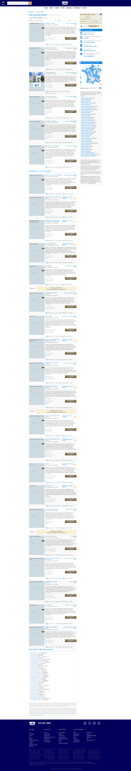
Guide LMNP (46, 735)
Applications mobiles (33, 744)
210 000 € (51, 465)
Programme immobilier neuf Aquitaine (79, 758)
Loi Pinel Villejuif (33, 695)
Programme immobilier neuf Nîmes (63, 752)
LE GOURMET (48, 265)
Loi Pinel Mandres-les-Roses (35, 680)
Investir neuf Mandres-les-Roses (87, 131)
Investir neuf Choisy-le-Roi (86, 110)
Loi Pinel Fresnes (33, 667)
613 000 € (51, 584)
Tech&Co (75, 738)
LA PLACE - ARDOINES (51, 121)
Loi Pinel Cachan (33, 658)
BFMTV (75, 732)
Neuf (30, 737)
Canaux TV (31, 741)
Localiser (60, 44)
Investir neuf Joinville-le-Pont (87, 118)
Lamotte (46, 65)
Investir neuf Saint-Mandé (86, 141)
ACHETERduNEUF (49, 280)
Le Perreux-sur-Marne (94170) (69, 316)
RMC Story (89, 737)
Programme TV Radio (33, 740)
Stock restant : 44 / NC (49, 39)
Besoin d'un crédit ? (51, 93)
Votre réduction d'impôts (64, 91)
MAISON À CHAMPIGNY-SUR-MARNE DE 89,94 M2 (52, 340)
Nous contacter (62, 732)
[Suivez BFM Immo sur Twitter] (95, 723)
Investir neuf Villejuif (85, 151)
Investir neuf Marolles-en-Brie (87, 133)
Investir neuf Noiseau (85, 135)
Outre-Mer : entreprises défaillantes (84, 762)
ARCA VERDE (48, 316)
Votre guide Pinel (52, 91)
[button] (30, 3)
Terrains (57, 8)
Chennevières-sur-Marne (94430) (68, 464)
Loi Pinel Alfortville (33, 654)
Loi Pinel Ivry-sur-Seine (34, 668)
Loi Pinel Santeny (33, 690)
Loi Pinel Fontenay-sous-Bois (35, 665)
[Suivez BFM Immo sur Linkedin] (99, 723)
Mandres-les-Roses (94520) (70, 627)
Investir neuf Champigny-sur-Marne (88, 106)
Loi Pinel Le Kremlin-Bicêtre (35, 673)
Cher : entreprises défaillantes (90, 763)
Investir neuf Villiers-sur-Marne (87, 155)
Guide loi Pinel (47, 734)
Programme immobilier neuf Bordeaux (35, 752)
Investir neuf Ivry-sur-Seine (86, 117)
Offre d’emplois (47, 741)
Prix (70, 20)
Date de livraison (38, 20)
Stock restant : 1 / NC (49, 112)
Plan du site (31, 746)
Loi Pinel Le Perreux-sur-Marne (36, 675)
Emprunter (68, 8)
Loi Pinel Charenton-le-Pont (35, 660)
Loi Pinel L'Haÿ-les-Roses (35, 671)
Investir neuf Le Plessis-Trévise (87, 126)
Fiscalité (30, 738)
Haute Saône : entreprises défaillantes (68, 762)
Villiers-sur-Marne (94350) (70, 175)
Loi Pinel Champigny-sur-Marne (36, 659)
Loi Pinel (63, 8)
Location (31, 735)
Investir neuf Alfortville (85, 99)
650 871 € (51, 295)
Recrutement (61, 735)
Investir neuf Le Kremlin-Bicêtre (87, 123)
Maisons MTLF (48, 213)
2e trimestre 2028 (50, 329)
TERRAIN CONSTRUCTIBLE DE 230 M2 (53, 198)
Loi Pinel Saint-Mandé (34, 688)
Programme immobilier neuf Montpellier (50, 757)
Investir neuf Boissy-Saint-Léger (87, 102)
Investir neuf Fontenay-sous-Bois (87, 114)
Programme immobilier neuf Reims (63, 757)
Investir (51, 8)
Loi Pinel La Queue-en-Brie (35, 672)
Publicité (60, 734)
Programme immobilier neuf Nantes (63, 749)
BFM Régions (76, 741)
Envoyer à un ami (51, 44)
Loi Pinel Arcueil (33, 655)
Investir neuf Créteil (85, 112)
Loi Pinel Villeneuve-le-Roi (35, 697)
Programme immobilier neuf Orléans (63, 753)
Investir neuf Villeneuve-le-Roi (87, 152)
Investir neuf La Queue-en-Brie (87, 122)
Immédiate (49, 84)
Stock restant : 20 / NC (49, 330)
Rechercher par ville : (84, 88)
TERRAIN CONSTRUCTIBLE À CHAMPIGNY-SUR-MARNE (52, 221)
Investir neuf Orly (84, 136)
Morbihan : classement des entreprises (37, 764)
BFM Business (76, 734)
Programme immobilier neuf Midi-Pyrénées (94, 753)
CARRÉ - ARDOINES (50, 48)
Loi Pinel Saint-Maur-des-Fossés (36, 689)
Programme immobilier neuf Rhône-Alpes (94, 758)
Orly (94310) (74, 536)
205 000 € (51, 223)
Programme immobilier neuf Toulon (78, 753)
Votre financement (68, 44)
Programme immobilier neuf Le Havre (34, 758)
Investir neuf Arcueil (85, 101)
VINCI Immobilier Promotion (50, 550)
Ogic (46, 40)
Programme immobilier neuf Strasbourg (79, 752)
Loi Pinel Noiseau (33, 682)
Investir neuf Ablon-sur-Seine (87, 98)
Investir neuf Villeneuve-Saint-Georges (89, 154)
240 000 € (51, 537)
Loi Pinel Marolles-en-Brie (35, 681)
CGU (60, 741)
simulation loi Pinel (92, 182)
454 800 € (51, 98)
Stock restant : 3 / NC (49, 279)
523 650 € (51, 147)
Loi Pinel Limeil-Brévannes (35, 677)
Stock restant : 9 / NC (49, 522)
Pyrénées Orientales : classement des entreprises (73, 763)
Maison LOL (47, 403)
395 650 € (51, 441)
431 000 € (51, 418)
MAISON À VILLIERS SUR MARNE (53, 175)
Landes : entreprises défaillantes (55, 763)
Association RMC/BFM (91, 735)
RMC (75, 737)
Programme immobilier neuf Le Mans (49, 749)
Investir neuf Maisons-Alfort (86, 130)
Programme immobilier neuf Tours (78, 756)
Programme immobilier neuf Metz (49, 756)
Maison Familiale (48, 189)
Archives (31, 743)
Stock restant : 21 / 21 (49, 257)
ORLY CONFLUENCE (50, 536)
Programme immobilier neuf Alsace (78, 757)
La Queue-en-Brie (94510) (70, 558)
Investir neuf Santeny (85, 144)
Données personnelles (63, 738)
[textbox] (17, 3)
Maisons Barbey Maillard (50, 308)
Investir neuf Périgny (85, 139)
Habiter (46, 8)
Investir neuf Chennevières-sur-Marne (88, 109)
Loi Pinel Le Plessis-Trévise (35, 676)
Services (45, 732)
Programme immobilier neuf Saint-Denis (79, 749)
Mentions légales (62, 737)
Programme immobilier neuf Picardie (93, 757)
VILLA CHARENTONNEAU (51, 509)
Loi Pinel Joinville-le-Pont (35, 669)
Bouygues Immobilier (49, 332)
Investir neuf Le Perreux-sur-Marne (88, 125)
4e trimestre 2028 (50, 38)
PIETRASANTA (48, 485)
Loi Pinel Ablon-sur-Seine (35, 652)
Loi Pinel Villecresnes (34, 694)
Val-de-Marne (51, 15)
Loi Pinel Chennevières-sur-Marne (36, 662)
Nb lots (59, 20)
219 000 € (51, 200)
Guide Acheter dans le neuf (49, 737)
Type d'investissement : (86, 19)
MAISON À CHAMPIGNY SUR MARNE (52, 416)
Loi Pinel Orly (32, 684)
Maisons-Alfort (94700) (71, 509)
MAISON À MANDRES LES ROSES (51, 627)
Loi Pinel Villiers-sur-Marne (35, 699)
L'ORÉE (47, 463)
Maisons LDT (48, 355)
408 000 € (51, 176)
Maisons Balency (48, 163)
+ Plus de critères (83, 21)
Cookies (60, 740)
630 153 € (51, 389)
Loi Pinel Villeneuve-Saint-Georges (37, 698)
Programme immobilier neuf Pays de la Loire (94, 756)
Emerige (47, 258)
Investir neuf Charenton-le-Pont (87, 107)
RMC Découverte (90, 740)
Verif (87, 738)
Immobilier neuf (47, 738)
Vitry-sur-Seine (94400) (71, 23)
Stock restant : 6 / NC (49, 63)
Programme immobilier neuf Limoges (49, 752)
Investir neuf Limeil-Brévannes (87, 128)
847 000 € (51, 245)
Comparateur (46, 740)
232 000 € (51, 510)
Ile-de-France (58, 15)
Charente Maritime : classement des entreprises (38, 763)
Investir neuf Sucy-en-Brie (86, 146)
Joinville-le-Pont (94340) (71, 265)
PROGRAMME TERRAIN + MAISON (51, 293)
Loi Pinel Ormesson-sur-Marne (36, 685)
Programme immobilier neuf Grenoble (34, 757)
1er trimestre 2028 (50, 475)
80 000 (51, 74)
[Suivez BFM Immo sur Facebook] (90, 723)
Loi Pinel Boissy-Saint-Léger (35, 656)
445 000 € (51, 122)
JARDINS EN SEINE (50, 23)
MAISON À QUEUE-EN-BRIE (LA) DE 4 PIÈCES (53, 559)
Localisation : (88, 17)
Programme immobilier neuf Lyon (49, 753)
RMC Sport (76, 735)
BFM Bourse (89, 732)
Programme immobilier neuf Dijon (34, 756)
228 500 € (51, 24)
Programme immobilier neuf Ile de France (94, 752)
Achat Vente (31, 734)
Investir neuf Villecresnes (86, 149)
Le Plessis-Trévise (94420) (70, 293)
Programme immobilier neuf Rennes (63, 758)
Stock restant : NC (49, 86)
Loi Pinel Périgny (33, 686)
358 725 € (51, 49)
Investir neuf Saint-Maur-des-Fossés (88, 143)
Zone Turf (89, 734)
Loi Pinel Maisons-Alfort (34, 678)
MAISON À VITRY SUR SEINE (52, 145)
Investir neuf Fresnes (85, 115)
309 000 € (51, 317)
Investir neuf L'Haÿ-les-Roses (87, 120)
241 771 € (51, 487)
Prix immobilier (77, 8)
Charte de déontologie (63, 743)
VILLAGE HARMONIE (50, 96)
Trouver (95, 21)
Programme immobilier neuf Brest (34, 753)
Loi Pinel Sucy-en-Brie (34, 692)
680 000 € (51, 365)
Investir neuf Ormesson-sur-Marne (88, 138)
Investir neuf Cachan (85, 104)
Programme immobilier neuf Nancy (49, 758)
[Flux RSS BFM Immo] (86, 723)
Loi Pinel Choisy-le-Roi (34, 663)
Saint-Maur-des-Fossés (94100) (67, 244)
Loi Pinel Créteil (33, 664)
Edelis (46, 523)
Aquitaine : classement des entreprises (37, 762)
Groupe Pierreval (48, 478)
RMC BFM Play (77, 740)
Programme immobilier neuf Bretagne (93, 749)
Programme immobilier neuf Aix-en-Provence (36, 749)
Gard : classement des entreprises (53, 762)
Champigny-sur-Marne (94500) (67, 198)
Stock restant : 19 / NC (49, 477)
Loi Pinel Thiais (33, 693)
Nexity (46, 113)
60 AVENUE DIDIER (50, 243)
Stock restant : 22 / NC (49, 549)
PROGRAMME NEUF (50, 72)
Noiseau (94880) (73, 581)
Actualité (84, 8)
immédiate (48, 62)
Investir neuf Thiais (85, 147)
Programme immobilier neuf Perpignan (64, 756)
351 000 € (51, 267)
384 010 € (51, 342)
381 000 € (51, 629)
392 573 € (51, 561)
